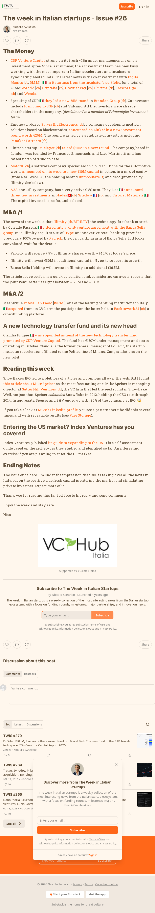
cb (26, 82)
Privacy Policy (108, 843)
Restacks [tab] (30, 674)
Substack (57, 904)
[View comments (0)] (17, 40)
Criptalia (49, 88)
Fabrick (55, 238)
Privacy (77, 884)
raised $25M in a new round (85, 147)
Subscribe (126, 6)
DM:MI (35, 82)
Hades (61, 195)
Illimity (60, 221)
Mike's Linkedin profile (58, 409)
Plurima (101, 88)
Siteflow (85, 195)
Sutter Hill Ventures (39, 389)
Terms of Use (97, 839)
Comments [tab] (13, 674)
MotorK (17, 166)
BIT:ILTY (80, 221)
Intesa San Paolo (38, 303)
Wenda (30, 93)
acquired (15, 308)
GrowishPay (75, 88)
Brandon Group (107, 100)
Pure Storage (80, 415)
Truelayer (46, 147)
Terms (89, 884)
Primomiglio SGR (38, 106)
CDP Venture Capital (27, 60)
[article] (77, 745)
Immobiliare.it (91, 177)
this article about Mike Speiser (29, 383)
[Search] (148, 724)
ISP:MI (59, 303)
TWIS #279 (12, 736)
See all (11, 824)
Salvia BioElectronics (59, 124)
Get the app (97, 894)
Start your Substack (67, 894)
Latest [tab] (18, 724)
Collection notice (106, 884)
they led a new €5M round (66, 100)
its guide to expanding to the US (75, 442)
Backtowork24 (126, 308)
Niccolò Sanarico (24, 27)
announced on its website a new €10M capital (60, 171)
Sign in (144, 6)
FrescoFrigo (125, 88)
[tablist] (20, 674)
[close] (116, 764)
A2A (14, 189)
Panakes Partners (25, 140)
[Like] (7, 40)
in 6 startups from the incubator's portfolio (83, 82)
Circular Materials (127, 195)
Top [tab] (8, 724)
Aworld (28, 88)
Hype (69, 232)
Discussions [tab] (34, 724)
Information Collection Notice (76, 843)
